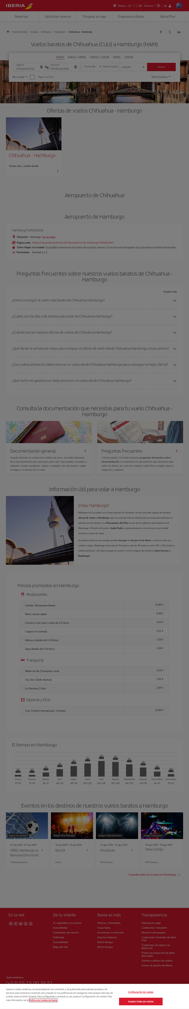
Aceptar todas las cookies (141, 1001)
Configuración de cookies (140, 992)
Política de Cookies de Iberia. (43, 1000)
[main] (94, 996)
